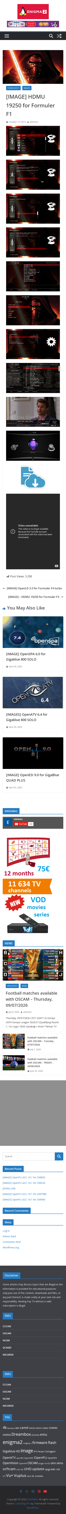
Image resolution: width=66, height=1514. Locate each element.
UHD (27, 1468)
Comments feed (11, 1241)
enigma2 (13, 1442)
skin (53, 1463)
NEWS (24, 986)
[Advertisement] (33, 1113)
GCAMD (7, 1347)
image (27, 1450)
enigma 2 (27, 1443)
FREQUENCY (12, 986)
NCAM (6, 1340)
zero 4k (30, 1476)
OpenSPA (52, 1458)
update (38, 1468)
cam (17, 1427)
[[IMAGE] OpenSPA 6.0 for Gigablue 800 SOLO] (33, 619)
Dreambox (21, 1434)
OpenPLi (40, 1457)
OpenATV (9, 1458)
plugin (41, 1463)
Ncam (41, 1451)
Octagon (50, 1451)
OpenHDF (28, 1458)
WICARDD (8, 1354)
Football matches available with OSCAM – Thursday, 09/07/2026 (31, 999)
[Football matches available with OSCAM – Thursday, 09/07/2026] (33, 965)
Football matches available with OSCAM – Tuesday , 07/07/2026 (42, 1041)
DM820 (45, 1428)
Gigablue (9, 1451)
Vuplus (20, 1475)
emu (43, 1434)
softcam (9, 1469)
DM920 (7, 1434)
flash (52, 1442)
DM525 (39, 1428)
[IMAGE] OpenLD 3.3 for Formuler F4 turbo (34, 588)
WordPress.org (11, 1247)
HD (18, 1451)
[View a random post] (59, 36)
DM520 (32, 1428)
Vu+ (9, 1475)
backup (10, 1428)
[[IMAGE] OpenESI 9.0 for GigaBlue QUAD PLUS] (33, 740)
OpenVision (10, 1463)
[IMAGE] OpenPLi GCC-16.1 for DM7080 (25, 1194)
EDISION (35, 1435)
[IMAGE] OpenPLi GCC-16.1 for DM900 (24, 1199)
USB (58, 1469)
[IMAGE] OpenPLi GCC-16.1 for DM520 (24, 1182)
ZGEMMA (39, 1476)
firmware (39, 1442)
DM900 (53, 1427)
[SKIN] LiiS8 (9, 1188)
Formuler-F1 (13, 88)
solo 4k (19, 1469)
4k (5, 1427)
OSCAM (7, 1333)
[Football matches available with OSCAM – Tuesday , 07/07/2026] (14, 1043)
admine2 (34, 121)
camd (24, 1427)
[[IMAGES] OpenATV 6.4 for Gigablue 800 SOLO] (33, 679)
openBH (20, 1458)
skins (60, 1463)
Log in (6, 1230)
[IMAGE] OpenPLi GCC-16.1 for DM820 (24, 1177)
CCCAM (7, 1326)
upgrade (50, 1469)
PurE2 (47, 1463)
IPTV (36, 1451)
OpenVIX (23, 1463)
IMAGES (27, 88)
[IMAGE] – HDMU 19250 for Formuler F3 (33, 597)
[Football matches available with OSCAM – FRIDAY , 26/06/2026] (14, 1065)
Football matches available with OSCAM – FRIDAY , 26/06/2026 (42, 1062)
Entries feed (9, 1236)
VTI (4, 1476)
